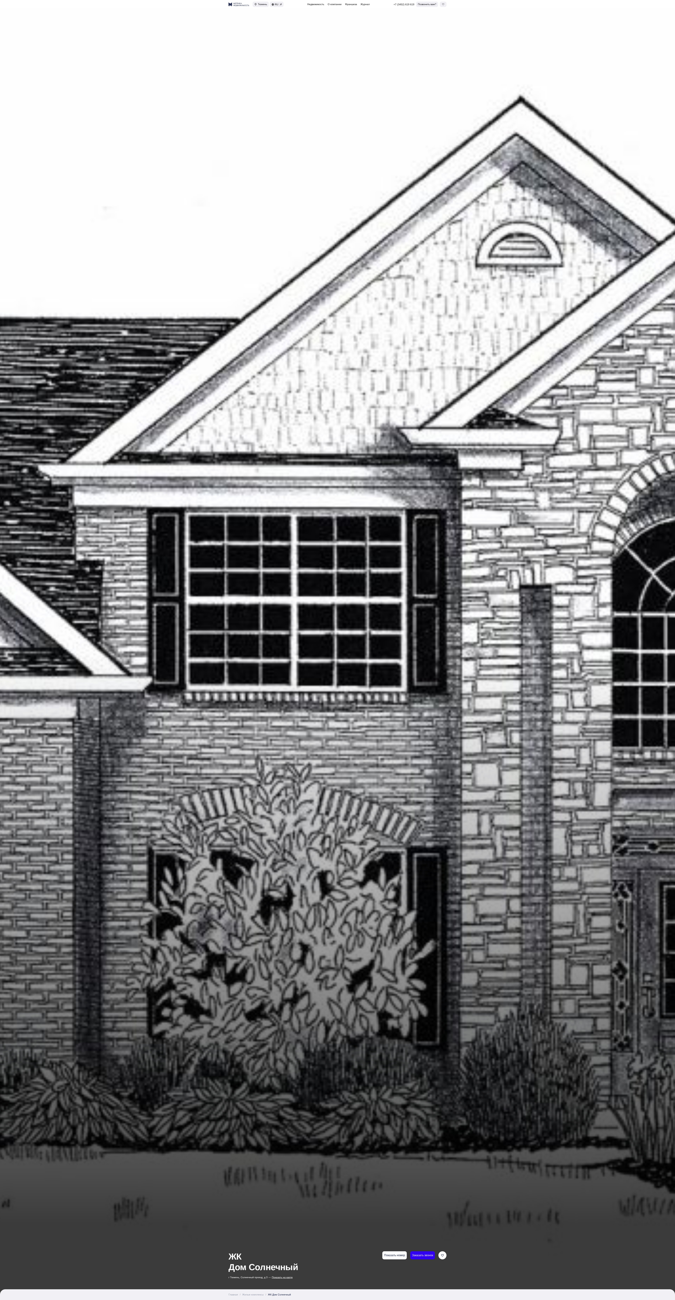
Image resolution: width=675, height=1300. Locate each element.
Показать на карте (282, 1277)
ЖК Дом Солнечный (279, 1294)
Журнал (365, 4)
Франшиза (351, 4)
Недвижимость (315, 4)
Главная (233, 1294)
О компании (335, 4)
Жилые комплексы (253, 1294)
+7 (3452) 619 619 (404, 4)
